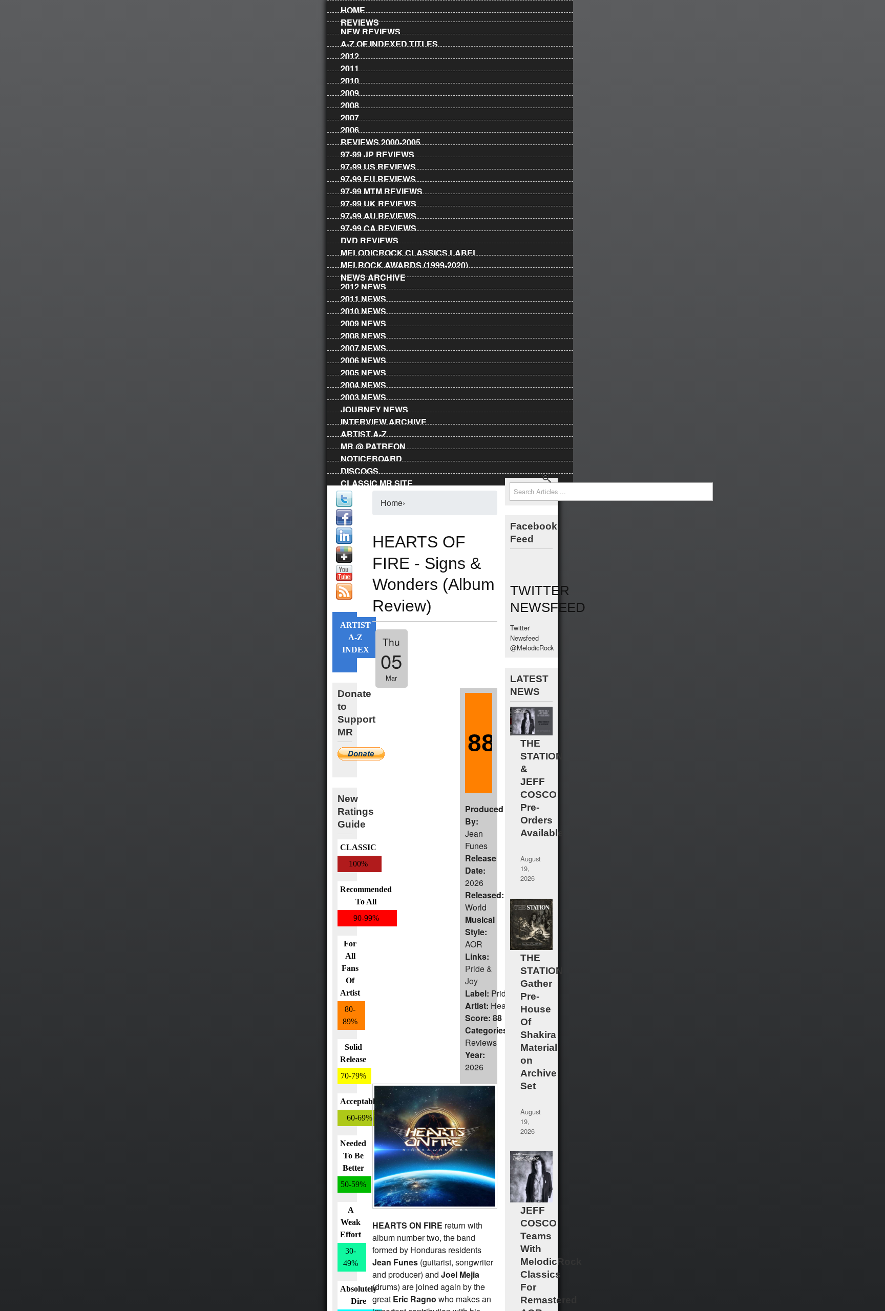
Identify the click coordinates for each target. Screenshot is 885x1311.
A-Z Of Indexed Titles (389, 42)
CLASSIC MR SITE (377, 481)
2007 (350, 116)
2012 (350, 54)
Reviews (360, 20)
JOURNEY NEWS (374, 408)
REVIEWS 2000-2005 (380, 140)
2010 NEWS (363, 309)
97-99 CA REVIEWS (378, 226)
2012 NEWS (363, 285)
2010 (350, 79)
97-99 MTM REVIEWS (382, 189)
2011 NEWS (363, 297)
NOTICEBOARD (371, 457)
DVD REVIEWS (369, 239)
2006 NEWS (363, 358)
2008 (350, 103)
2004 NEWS (363, 383)
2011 (350, 66)
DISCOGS (359, 469)
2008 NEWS (363, 334)
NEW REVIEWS (371, 30)
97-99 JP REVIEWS (377, 153)
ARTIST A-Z (364, 432)
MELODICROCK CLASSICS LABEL (409, 251)
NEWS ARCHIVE (373, 275)
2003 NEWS (363, 395)
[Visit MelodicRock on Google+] (344, 560)
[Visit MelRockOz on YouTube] (344, 578)
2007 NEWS (363, 346)
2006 (350, 128)
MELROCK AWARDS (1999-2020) (404, 263)
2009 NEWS (363, 322)
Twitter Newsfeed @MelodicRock (532, 637)
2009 (350, 91)
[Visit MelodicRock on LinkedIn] (344, 541)
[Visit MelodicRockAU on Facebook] (344, 522)
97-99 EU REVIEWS (378, 177)
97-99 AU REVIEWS (378, 214)
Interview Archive (384, 420)
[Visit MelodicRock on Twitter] (344, 504)
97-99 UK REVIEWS (378, 202)
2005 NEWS (363, 371)
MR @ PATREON (373, 444)
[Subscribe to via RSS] (344, 597)
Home (353, 8)
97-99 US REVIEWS (378, 165)
